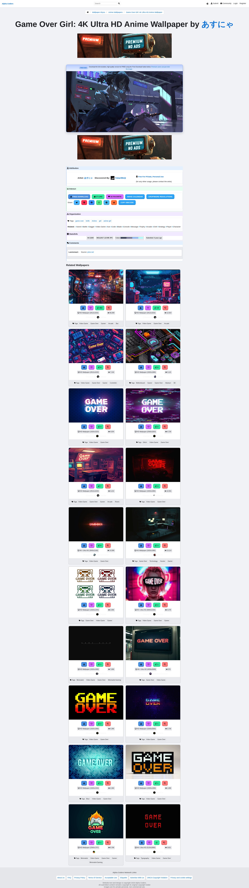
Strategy (162, 227)
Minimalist (80, 680)
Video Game (100, 227)
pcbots (160, 555)
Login (235, 3)
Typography (145, 858)
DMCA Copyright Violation (157, 878)
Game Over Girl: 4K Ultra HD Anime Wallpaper (144, 12)
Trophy (142, 227)
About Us (60, 878)
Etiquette (123, 878)
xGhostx (160, 495)
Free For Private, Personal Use (151, 177)
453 (100, 308)
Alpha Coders (7, 4)
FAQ (69, 878)
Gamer (103, 323)
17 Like (99, 197)
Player (169, 227)
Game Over (94, 323)
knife (88, 221)
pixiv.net (90, 252)
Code (113, 227)
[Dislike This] (165, 426)
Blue (87, 799)
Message (134, 227)
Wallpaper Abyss (98, 12)
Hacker (162, 561)
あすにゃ (218, 24)
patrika (103, 317)
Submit (215, 3)
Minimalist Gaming (114, 680)
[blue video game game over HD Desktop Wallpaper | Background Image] (96, 778)
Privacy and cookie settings (181, 878)
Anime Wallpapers (115, 12)
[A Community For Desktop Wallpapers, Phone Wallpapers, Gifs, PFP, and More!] (88, 12)
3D (175, 383)
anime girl (107, 221)
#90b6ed (135, 238)
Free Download (80, 197)
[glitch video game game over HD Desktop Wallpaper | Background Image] (153, 422)
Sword (78, 227)
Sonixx (160, 376)
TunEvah (103, 674)
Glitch (145, 442)
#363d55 (123, 238)
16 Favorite (115, 197)
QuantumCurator (160, 674)
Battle (85, 227)
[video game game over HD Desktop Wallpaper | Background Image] (96, 719)
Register (243, 3)
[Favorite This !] (148, 426)
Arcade (148, 227)
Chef (155, 227)
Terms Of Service (95, 878)
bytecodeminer (103, 852)
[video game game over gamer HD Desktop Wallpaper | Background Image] (153, 600)
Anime (94, 221)
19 (157, 308)
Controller (113, 383)
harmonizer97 (102, 555)
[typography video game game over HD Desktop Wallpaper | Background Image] (153, 838)
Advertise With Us (137, 878)
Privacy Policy (79, 878)
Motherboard (140, 383)
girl (100, 221)
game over (79, 221)
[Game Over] (96, 660)
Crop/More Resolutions (160, 197)
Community (226, 3)
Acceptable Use (111, 878)
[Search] (119, 3)
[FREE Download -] (141, 426)
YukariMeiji (120, 178)
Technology (154, 561)
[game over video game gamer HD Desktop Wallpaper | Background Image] (96, 600)
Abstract (168, 383)
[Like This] (157, 842)
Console (126, 227)
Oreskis (102, 436)
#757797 (129, 238)
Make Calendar (135, 197)
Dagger (91, 227)
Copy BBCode (127, 202)
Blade (119, 227)
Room (117, 502)
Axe (108, 227)
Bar (117, 323)
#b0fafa (140, 238)
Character (176, 227)
